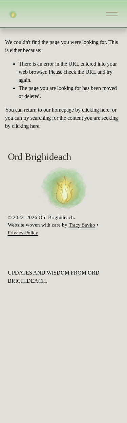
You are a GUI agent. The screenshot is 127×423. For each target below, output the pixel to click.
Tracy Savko (82, 225)
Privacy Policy (23, 232)
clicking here (95, 110)
